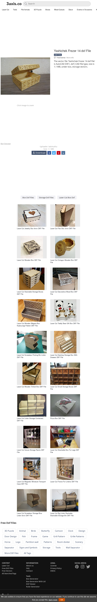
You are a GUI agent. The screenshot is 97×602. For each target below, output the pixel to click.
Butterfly (45, 530)
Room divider (63, 542)
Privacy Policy (56, 568)
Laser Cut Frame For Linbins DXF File (64, 481)
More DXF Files (12, 553)
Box (2, 143)
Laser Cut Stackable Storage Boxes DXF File (30, 292)
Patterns (48, 542)
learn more (53, 599)
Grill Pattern (59, 536)
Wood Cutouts (59, 9)
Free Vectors (7, 571)
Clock (70, 530)
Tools (15, 9)
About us (29, 566)
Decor (71, 9)
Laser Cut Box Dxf (67, 197)
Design (82, 530)
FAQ (27, 568)
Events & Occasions (84, 9)
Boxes (47, 9)
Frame (34, 536)
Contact (29, 571)
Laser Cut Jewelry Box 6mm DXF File (30, 228)
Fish (24, 536)
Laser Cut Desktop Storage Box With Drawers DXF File (63, 356)
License (53, 566)
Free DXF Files (7, 568)
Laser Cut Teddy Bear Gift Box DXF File (65, 323)
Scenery (79, 542)
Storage (7, 143)
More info (70, 57)
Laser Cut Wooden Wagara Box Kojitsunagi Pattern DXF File (28, 324)
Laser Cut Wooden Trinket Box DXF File (31, 386)
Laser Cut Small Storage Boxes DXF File (63, 387)
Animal (22, 530)
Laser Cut (5, 9)
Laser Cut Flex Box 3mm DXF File (62, 228)
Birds (33, 530)
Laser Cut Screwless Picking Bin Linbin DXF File (31, 356)
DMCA (52, 571)
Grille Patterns (77, 536)
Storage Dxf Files (46, 197)
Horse (7, 542)
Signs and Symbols (28, 547)
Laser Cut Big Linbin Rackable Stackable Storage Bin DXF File (62, 514)
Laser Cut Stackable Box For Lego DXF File (64, 451)
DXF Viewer (30, 584)
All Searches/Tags (9, 573)
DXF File (58, 55)
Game (45, 536)
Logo (18, 542)
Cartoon (59, 530)
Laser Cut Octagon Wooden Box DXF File (64, 261)
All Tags (27, 553)
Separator (9, 547)
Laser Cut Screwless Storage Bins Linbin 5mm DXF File (29, 514)
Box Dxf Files (28, 197)
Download (40, 152)
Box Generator (32, 579)
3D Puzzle (37, 9)
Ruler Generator (33, 587)
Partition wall (32, 542)
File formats (25, 9)
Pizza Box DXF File (57, 418)
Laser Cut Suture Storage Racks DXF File (30, 451)
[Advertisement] (48, 30)
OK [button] (61, 599)
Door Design (11, 536)
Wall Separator (73, 547)
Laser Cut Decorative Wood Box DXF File (63, 292)
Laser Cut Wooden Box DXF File (29, 260)
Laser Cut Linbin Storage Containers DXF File (30, 419)
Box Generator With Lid (35, 581)
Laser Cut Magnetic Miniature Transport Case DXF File (31, 482)
